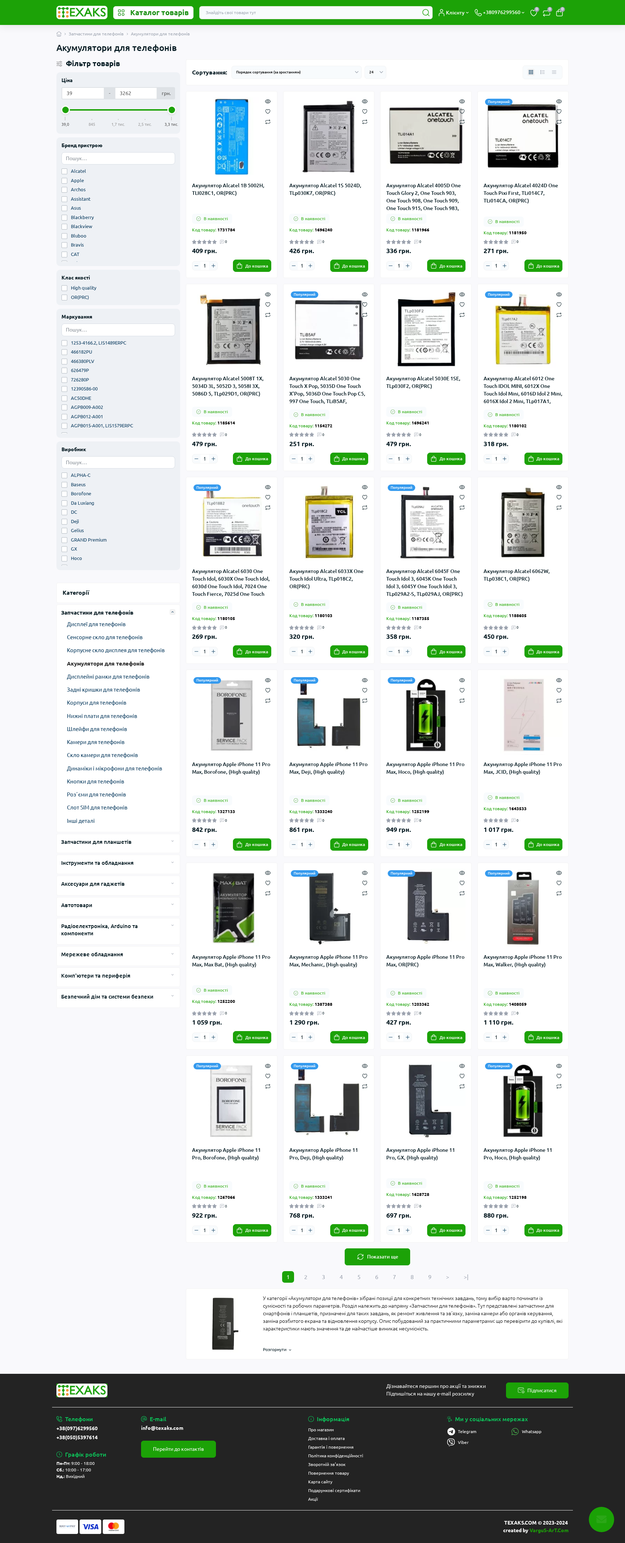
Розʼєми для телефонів (96, 794)
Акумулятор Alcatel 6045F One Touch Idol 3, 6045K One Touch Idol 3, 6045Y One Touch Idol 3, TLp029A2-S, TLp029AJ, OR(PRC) (424, 582)
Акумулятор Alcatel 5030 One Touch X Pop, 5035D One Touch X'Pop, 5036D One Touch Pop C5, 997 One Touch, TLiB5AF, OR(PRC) (327, 390)
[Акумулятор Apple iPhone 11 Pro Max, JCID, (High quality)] (523, 715)
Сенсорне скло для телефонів (105, 637)
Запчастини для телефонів (96, 33)
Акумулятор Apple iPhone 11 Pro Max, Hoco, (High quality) (425, 768)
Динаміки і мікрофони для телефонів (114, 768)
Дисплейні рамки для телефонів (108, 677)
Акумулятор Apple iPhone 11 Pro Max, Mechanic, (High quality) (328, 960)
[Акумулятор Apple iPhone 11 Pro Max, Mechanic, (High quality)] (329, 908)
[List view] (542, 72)
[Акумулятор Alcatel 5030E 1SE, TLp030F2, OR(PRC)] (425, 329)
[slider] (65, 110)
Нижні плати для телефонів (102, 716)
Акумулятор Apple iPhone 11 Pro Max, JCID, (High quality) (523, 768)
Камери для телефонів (95, 742)
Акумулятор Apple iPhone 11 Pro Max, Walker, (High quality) (523, 960)
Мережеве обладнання (92, 954)
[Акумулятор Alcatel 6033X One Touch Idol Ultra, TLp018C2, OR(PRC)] (329, 522)
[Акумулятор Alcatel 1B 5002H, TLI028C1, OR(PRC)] (231, 136)
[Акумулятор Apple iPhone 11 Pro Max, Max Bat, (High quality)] (231, 908)
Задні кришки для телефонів (103, 690)
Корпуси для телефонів (96, 703)
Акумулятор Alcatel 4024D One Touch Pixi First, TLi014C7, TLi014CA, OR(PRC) (521, 193)
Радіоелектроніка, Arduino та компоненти (99, 929)
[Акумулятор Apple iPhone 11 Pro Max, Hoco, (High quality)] (425, 715)
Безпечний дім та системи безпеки (107, 996)
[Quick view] (268, 101)
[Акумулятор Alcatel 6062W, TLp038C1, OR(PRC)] (523, 522)
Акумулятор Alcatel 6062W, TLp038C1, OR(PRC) (517, 575)
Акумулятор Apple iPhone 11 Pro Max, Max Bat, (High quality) (231, 960)
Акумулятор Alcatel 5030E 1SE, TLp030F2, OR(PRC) (423, 382)
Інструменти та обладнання (97, 863)
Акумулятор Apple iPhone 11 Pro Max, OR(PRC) (425, 960)
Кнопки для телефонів (95, 781)
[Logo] (81, 12)
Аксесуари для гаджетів (93, 884)
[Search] (426, 12)
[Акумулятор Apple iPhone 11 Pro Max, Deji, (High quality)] (329, 715)
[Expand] (172, 612)
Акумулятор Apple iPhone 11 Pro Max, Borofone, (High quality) (231, 768)
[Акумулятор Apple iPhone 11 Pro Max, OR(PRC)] (425, 908)
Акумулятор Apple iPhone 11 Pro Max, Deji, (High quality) (328, 768)
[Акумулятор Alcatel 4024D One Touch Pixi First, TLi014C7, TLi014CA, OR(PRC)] (523, 136)
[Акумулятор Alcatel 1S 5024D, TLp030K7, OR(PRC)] (329, 136)
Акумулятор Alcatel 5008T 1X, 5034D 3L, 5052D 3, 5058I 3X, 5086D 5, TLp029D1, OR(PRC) (228, 386)
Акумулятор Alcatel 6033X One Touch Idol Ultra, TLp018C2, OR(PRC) (326, 578)
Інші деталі (81, 821)
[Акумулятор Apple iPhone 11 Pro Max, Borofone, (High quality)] (231, 715)
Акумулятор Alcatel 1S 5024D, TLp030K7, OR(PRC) (325, 189)
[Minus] (196, 265)
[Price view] (554, 72)
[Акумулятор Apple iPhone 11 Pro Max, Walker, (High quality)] (523, 908)
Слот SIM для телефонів (97, 807)
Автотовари (76, 905)
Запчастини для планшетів (96, 842)
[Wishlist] (268, 111)
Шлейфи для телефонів (97, 729)
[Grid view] (531, 72)
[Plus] (213, 265)
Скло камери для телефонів (102, 755)
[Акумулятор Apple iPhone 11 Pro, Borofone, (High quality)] (231, 1101)
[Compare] (268, 121)
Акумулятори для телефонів (105, 664)
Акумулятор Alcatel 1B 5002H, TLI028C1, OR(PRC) (228, 189)
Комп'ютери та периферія (95, 976)
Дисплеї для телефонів (96, 624)
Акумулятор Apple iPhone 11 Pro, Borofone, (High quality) (226, 1154)
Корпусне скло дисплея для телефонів (116, 650)
